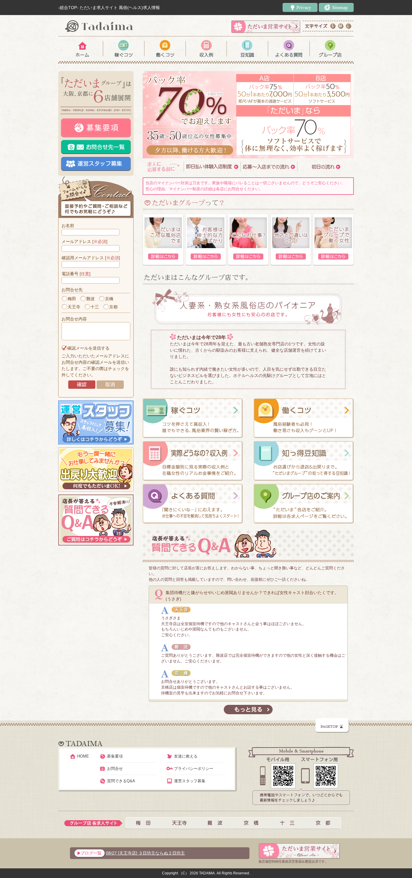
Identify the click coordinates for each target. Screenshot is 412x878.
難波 (90, 299)
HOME (83, 756)
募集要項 (96, 128)
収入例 (206, 48)
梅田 (72, 299)
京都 (113, 307)
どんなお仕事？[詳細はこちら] (248, 240)
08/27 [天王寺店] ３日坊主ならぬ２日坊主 (145, 853)
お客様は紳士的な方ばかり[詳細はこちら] (205, 240)
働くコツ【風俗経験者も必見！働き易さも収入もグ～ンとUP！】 (304, 418)
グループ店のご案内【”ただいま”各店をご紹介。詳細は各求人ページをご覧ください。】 (304, 504)
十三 (94, 307)
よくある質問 (288, 48)
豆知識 (247, 48)
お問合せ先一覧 (96, 147)
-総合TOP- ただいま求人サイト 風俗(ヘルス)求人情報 (109, 7)
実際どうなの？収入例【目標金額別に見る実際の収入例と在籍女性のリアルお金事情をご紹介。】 (193, 461)
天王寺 (74, 307)
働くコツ (164, 48)
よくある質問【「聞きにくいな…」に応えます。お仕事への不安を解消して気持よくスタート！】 (193, 504)
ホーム (82, 48)
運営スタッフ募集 (96, 164)
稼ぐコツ (123, 48)
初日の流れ (325, 166)
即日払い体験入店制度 (212, 166)
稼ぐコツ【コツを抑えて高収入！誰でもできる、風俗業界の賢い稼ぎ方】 (193, 418)
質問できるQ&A (121, 781)
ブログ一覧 (91, 853)
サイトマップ (336, 7)
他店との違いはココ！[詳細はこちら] (290, 240)
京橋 (109, 299)
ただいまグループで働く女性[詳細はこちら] (333, 240)
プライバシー (300, 7)
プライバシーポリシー (193, 768)
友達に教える (186, 756)
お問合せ (115, 768)
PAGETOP (332, 725)
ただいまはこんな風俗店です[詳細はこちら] (163, 240)
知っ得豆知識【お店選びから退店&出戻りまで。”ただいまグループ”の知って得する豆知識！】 (304, 461)
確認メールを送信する (88, 348)
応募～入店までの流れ (268, 166)
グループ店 (330, 48)
